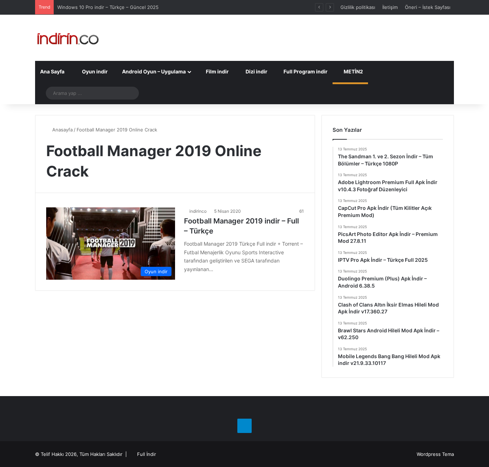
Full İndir (146, 454)
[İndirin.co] (68, 38)
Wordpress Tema (435, 454)
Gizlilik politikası (357, 7)
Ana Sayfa (52, 71)
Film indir (217, 71)
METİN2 (353, 71)
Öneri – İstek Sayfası (427, 7)
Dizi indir (256, 71)
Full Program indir (305, 71)
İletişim (390, 7)
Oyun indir (94, 71)
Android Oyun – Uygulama (153, 71)
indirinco (198, 211)
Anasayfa (62, 130)
